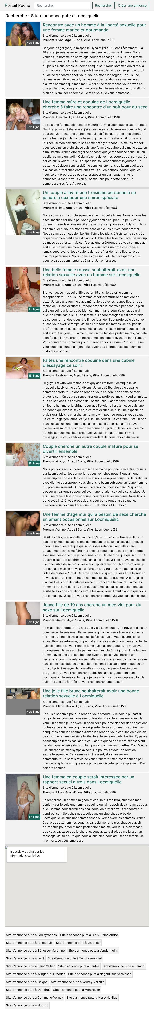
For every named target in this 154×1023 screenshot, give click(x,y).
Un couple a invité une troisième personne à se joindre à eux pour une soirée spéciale (89, 195)
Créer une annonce (132, 5)
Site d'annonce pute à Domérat (28, 990)
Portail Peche (17, 5)
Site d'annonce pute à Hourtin (27, 1005)
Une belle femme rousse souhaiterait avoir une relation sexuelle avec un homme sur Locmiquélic (91, 272)
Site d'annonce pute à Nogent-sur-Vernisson (99, 974)
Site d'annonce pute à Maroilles (78, 943)
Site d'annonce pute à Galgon (27, 982)
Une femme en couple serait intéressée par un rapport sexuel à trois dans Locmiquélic (88, 779)
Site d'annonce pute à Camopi (124, 966)
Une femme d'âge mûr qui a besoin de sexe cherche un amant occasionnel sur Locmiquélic (94, 517)
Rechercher (103, 5)
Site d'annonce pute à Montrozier (76, 990)
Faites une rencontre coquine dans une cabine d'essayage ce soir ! (89, 363)
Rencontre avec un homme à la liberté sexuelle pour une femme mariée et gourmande (94, 27)
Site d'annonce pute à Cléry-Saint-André (89, 935)
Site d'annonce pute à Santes (78, 966)
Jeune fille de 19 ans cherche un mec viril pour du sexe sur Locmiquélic (92, 607)
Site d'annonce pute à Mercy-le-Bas (91, 997)
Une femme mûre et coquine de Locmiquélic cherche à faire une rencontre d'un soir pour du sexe (95, 104)
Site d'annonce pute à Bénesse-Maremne (35, 950)
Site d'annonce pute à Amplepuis (29, 943)
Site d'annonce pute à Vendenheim (93, 950)
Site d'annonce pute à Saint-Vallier (30, 966)
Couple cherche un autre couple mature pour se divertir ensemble (90, 449)
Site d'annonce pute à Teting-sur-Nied (75, 958)
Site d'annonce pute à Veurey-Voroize (77, 982)
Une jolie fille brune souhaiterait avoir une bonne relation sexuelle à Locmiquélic (91, 693)
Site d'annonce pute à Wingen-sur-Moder (35, 974)
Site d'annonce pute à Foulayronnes (31, 935)
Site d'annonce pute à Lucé (25, 958)
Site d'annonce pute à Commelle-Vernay (34, 997)
